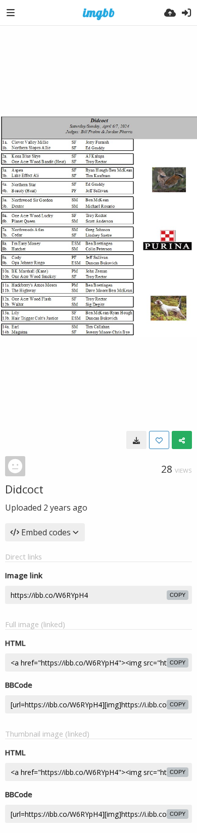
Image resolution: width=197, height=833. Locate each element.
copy (177, 595)
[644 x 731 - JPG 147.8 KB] (136, 440)
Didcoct (24, 488)
